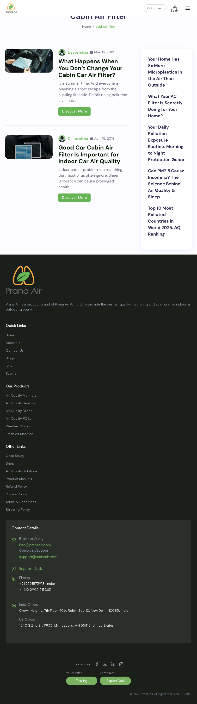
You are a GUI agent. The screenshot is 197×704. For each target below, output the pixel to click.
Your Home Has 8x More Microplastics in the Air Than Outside (165, 72)
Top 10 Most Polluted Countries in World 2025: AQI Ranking (165, 221)
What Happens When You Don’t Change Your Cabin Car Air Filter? (90, 68)
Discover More (74, 111)
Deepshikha (78, 52)
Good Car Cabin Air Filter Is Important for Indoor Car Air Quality (89, 154)
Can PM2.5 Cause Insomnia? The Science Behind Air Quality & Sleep (166, 184)
